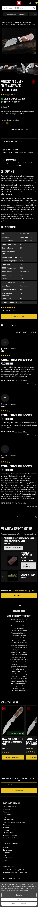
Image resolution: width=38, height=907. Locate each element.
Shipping (6, 809)
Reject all (19, 899)
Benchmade (7, 850)
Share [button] (25, 381)
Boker (5, 855)
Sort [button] (3, 325)
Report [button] (20, 381)
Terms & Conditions (10, 835)
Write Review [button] (19, 317)
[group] (19, 307)
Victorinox (7, 853)
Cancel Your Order (9, 838)
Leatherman (7, 858)
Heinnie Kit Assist (9, 807)
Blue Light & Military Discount (14, 822)
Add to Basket (19, 596)
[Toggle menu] (3, 2)
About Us (6, 825)
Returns (6, 812)
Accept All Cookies (19, 904)
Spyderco (6, 847)
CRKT (5, 860)
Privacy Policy (8, 833)
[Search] (34, 8)
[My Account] (30, 3)
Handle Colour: (10, 120)
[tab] (21, 333)
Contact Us (7, 814)
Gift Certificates (8, 820)
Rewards (6, 827)
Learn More (21, 114)
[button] (17, 517)
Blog (4, 817)
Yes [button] (16, 381)
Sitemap (6, 830)
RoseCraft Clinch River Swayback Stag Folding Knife (12, 741)
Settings (19, 895)
